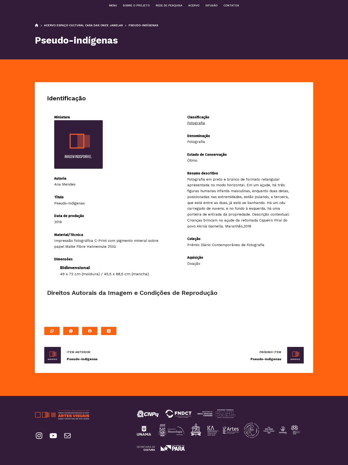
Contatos (231, 5)
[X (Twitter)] (108, 331)
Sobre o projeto (136, 5)
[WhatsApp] (71, 331)
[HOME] (36, 25)
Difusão (211, 5)
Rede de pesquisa (169, 5)
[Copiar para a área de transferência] (52, 331)
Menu (113, 5)
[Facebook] (90, 331)
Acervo (194, 5)
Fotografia (196, 123)
